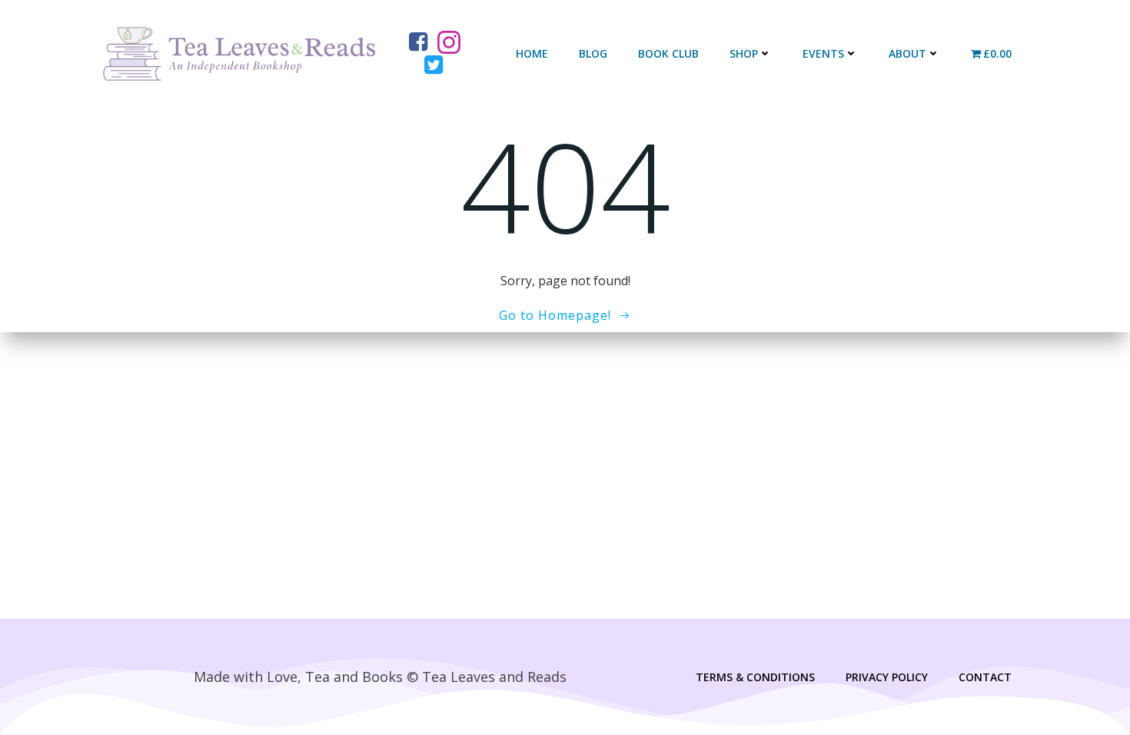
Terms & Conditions (755, 677)
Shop (744, 53)
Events (823, 53)
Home (532, 53)
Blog (593, 53)
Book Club (668, 53)
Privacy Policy (887, 677)
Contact (985, 677)
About (907, 53)
